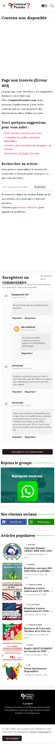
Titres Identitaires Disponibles (35, 670)
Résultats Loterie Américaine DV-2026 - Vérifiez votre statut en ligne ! (38, 609)
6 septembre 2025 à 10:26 (21, 368)
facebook (16, 521)
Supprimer (30, 318)
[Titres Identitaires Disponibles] (12, 671)
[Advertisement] (27, 50)
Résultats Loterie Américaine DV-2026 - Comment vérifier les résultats (37, 589)
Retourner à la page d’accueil (22, 153)
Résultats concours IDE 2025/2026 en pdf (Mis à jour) (38, 569)
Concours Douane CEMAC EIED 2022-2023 (38, 549)
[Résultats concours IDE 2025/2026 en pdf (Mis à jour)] (12, 571)
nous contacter (29, 207)
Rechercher (40, 187)
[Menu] (4, 6)
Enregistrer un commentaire (28, 451)
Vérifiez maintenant (39, 731)
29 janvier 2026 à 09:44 (21, 405)
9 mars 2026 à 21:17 (28, 330)
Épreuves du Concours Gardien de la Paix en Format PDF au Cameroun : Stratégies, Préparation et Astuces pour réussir (38, 630)
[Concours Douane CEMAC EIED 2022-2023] (12, 551)
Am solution (28, 327)
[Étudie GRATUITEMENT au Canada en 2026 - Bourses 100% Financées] (12, 651)
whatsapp (43, 521)
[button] (44, 5)
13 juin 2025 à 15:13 (19, 297)
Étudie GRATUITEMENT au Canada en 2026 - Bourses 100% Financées (38, 650)
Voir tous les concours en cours (23, 133)
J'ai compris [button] (12, 738)
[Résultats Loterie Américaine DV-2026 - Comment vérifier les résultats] (12, 591)
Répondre (17, 318)
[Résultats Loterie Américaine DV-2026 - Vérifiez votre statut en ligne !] (12, 611)
